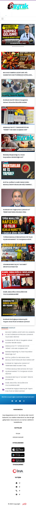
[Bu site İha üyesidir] (18, 471)
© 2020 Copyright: (14, 504)
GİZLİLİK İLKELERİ (18, 437)
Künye (18, 433)
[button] (12, 46)
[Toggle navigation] (2, 18)
